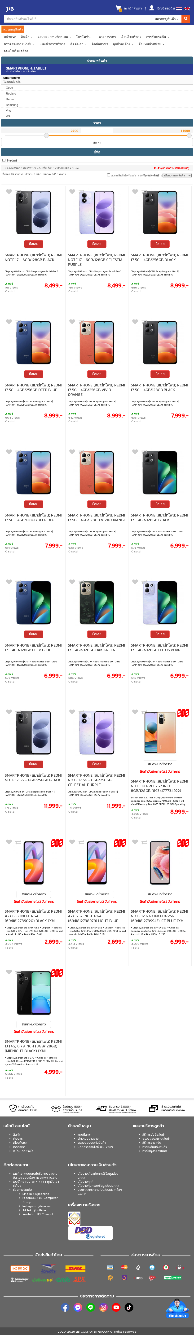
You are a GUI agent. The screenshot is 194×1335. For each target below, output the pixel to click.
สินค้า (16, 1135)
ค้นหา (97, 142)
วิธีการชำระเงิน (151, 1143)
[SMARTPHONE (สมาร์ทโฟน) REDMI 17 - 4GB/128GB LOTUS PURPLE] (160, 602)
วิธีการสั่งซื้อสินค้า (153, 1135)
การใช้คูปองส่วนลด (154, 1151)
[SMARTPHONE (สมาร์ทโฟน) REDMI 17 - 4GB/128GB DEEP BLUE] (34, 602)
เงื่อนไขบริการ (131, 36)
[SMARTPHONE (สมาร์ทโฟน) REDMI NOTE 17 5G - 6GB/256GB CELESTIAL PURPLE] (97, 733)
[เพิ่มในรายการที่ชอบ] (9, 193)
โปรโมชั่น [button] (84, 36)
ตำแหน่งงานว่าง (88, 1139)
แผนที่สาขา (84, 1135)
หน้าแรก (10, 36)
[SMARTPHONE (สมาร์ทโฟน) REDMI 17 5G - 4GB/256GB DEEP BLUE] (34, 342)
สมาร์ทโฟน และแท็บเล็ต (37, 168)
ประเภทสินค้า (97, 60)
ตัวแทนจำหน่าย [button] (150, 43)
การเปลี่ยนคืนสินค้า (154, 1147)
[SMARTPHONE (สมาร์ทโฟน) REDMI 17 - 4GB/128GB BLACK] (160, 472)
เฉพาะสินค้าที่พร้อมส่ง (123, 175)
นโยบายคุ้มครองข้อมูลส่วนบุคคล (98, 1186)
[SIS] (183, 713)
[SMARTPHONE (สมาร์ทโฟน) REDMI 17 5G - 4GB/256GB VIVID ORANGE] (97, 342)
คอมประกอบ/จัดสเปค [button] (53, 36)
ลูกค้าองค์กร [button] (122, 43)
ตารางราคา (107, 36)
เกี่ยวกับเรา (20, 1143)
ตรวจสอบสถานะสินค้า (156, 1139)
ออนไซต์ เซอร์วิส (16, 50)
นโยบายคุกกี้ (85, 1182)
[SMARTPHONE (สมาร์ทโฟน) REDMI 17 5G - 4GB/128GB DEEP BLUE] (34, 472)
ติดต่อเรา (19, 1147)
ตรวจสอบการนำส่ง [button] (18, 43)
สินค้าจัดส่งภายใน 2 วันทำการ (160, 771)
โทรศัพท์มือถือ (61, 168)
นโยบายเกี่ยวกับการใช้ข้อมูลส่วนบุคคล (98, 1176)
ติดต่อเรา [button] (77, 43)
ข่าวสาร (18, 1139)
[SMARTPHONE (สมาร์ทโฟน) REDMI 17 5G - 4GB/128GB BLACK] (160, 342)
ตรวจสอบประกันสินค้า (92, 1143)
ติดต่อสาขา (100, 43)
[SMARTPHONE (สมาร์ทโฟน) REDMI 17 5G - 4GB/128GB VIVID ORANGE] (97, 472)
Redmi (12, 160)
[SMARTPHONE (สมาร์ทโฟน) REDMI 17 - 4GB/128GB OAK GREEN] (97, 602)
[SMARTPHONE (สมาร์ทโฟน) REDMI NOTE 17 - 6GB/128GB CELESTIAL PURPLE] (97, 212)
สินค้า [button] (25, 36)
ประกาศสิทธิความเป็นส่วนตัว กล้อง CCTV (100, 1192)
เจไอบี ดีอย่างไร (23, 1151)
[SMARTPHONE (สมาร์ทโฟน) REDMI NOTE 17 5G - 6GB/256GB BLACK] (34, 733)
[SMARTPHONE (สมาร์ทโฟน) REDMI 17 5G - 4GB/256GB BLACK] (160, 212)
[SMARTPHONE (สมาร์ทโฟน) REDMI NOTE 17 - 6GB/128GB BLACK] (34, 212)
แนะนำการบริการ (53, 43)
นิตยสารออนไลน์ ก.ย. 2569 (95, 1147)
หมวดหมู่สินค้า (166, 18)
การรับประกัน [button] (156, 36)
